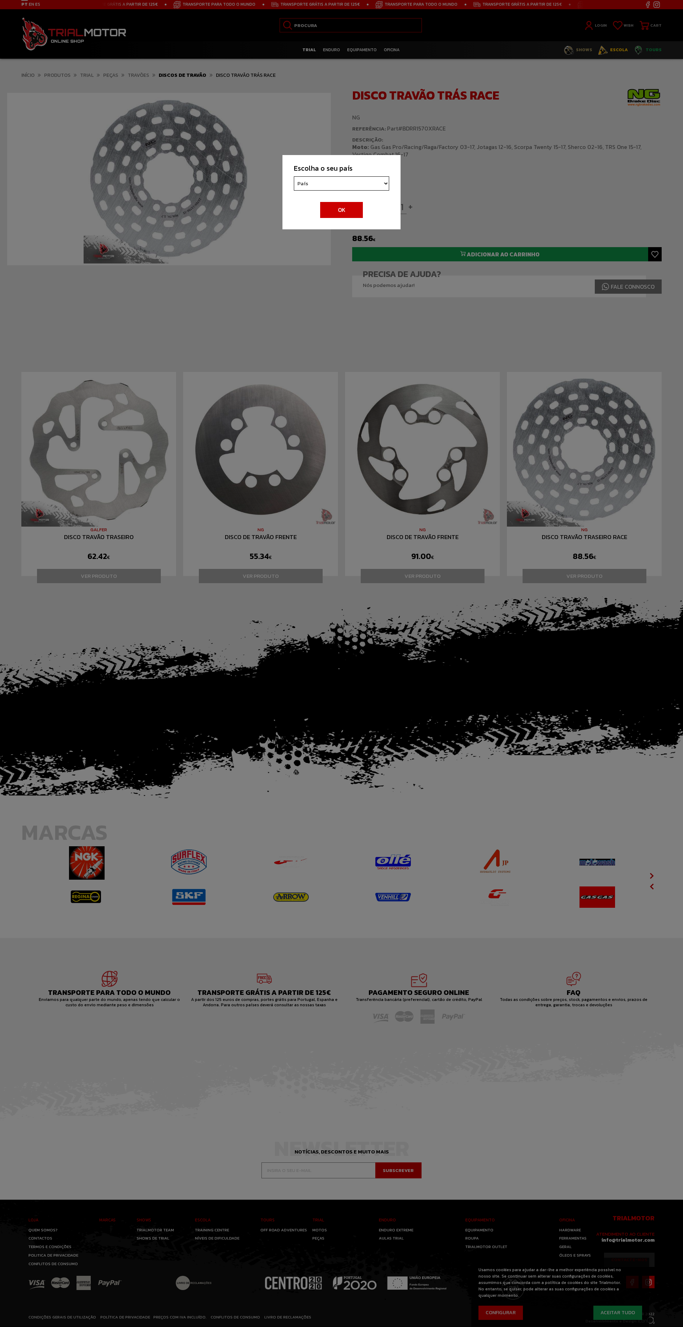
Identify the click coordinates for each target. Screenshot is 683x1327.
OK (341, 210)
